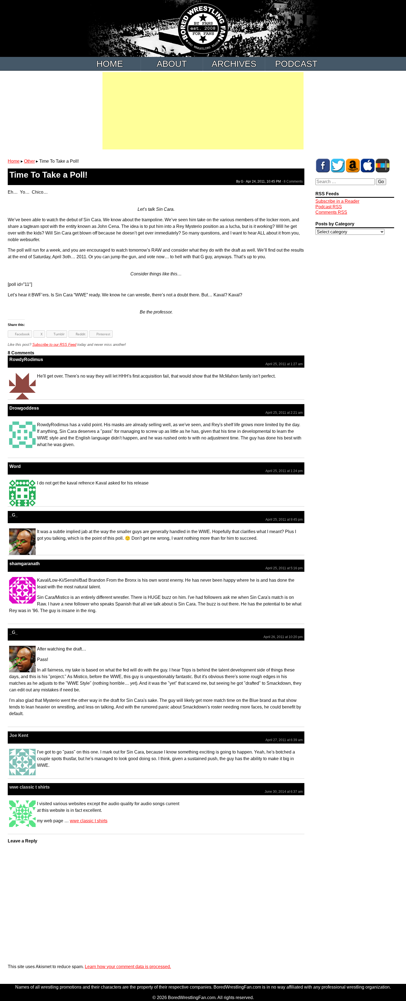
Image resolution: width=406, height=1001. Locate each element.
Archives (234, 64)
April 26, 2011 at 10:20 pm (283, 637)
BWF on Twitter (338, 165)
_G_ (13, 515)
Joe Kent (18, 735)
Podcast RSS (328, 206)
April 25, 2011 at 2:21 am (284, 413)
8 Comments (293, 181)
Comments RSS (331, 212)
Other (29, 161)
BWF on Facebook (323, 165)
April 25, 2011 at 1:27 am (284, 364)
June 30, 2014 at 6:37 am (284, 792)
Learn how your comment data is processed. (128, 966)
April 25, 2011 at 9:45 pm (284, 519)
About (172, 64)
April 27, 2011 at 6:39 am (284, 740)
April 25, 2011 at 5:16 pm (284, 568)
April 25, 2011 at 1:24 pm (284, 471)
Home (109, 64)
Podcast (296, 64)
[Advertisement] (203, 110)
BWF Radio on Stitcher (382, 165)
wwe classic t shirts (29, 787)
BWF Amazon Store (353, 165)
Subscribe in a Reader (337, 201)
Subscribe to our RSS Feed (54, 345)
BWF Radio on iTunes (368, 165)
